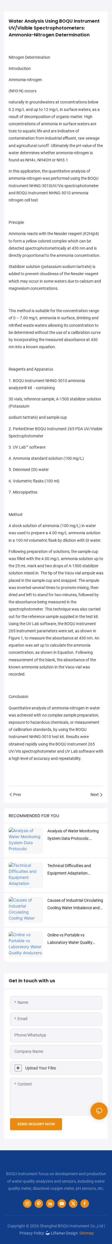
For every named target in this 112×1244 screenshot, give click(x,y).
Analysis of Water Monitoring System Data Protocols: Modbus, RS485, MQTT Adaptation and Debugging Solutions (73, 835)
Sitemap (86, 1233)
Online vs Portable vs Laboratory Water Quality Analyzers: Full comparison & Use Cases (73, 939)
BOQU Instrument (71, 744)
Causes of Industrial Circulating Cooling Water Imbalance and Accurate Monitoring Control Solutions (75, 904)
